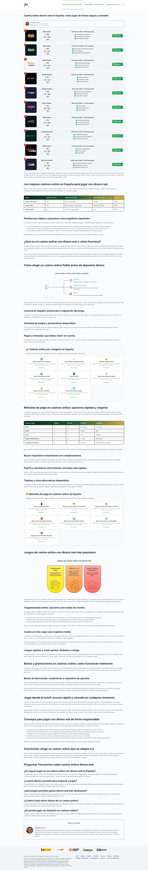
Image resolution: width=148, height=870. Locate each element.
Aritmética (96, 856)
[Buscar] (123, 4)
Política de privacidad (113, 858)
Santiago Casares (35, 22)
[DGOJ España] (46, 849)
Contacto (102, 858)
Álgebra (89, 856)
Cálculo (103, 856)
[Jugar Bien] (60, 849)
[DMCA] (88, 849)
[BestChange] (102, 849)
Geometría (116, 856)
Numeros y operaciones (82, 858)
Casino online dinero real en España (72, 4)
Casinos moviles (89, 4)
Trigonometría (94, 858)
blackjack (31, 248)
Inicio (77, 856)
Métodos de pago (99, 4)
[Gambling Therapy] (74, 849)
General (109, 856)
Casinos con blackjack (113, 4)
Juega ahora (117, 35)
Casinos (83, 856)
